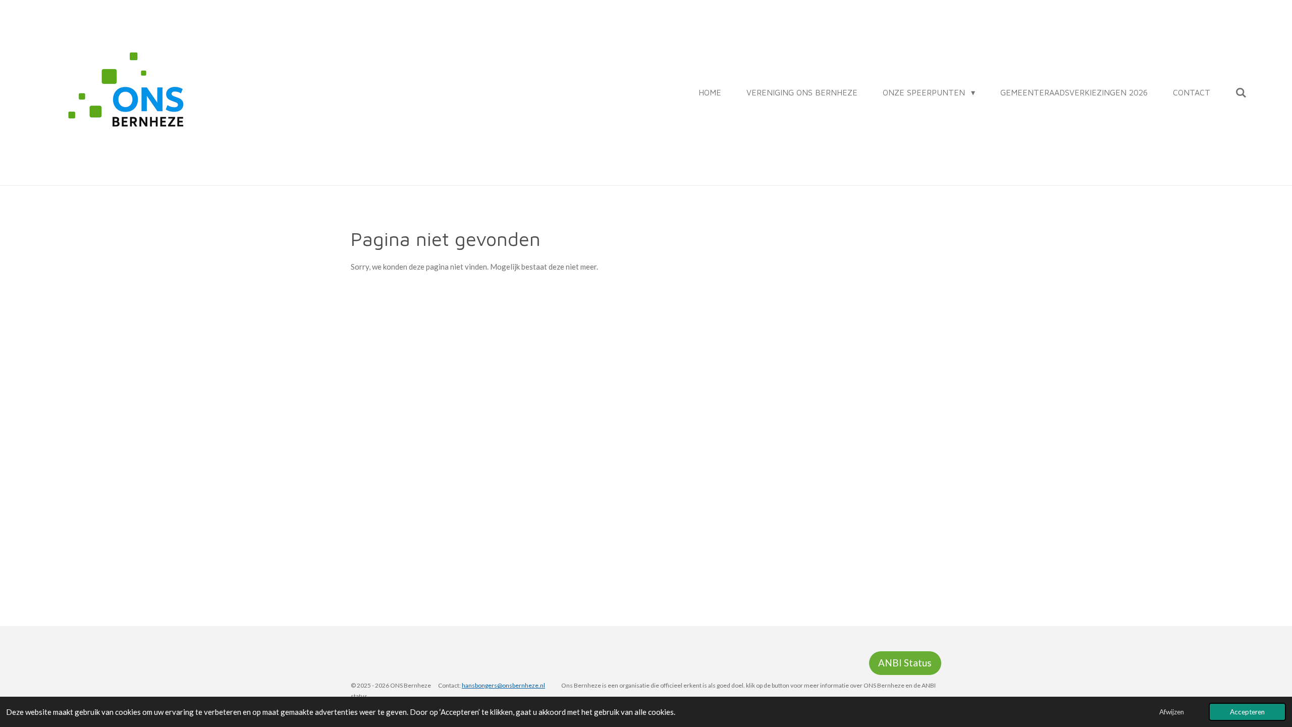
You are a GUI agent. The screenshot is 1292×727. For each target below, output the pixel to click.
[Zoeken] (1241, 92)
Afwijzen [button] (1171, 712)
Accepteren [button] (1247, 712)
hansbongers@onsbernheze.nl (503, 685)
